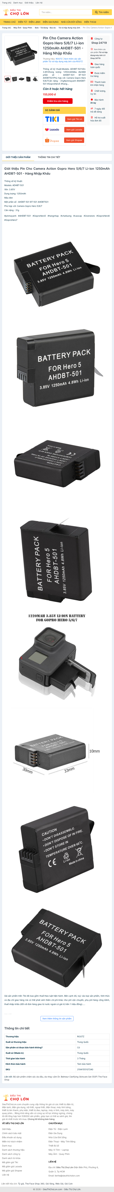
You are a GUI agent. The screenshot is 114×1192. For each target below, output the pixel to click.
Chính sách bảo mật (11, 1133)
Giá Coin (69, 1183)
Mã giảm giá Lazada (12, 1166)
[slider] (7, 79)
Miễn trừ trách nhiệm (12, 1141)
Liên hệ (39, 2)
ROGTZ (59, 59)
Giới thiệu (29, 2)
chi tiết (49, 157)
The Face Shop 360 (34, 1183)
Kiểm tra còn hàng (57, 101)
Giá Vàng (50, 1183)
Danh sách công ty (11, 1154)
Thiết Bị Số (54, 1145)
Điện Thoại (90, 22)
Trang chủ (6, 2)
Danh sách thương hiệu (13, 1150)
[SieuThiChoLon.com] (15, 12)
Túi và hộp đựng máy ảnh (69, 28)
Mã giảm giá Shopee (12, 1170)
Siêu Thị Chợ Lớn (72, 1189)
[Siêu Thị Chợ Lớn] (17, 1097)
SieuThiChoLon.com (52, 1189)
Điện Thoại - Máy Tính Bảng (62, 1141)
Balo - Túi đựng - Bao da (45, 28)
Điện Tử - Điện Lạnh (29, 22)
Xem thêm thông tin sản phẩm (57, 1018)
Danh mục (18, 2)
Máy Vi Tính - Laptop (59, 1150)
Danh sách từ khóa (11, 1158)
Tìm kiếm (103, 12)
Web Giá (59, 1183)
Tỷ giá (21, 1183)
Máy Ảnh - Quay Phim (23, 28)
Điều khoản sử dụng (12, 1137)
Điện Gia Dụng (50, 22)
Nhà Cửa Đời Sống (71, 22)
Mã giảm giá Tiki (10, 1162)
